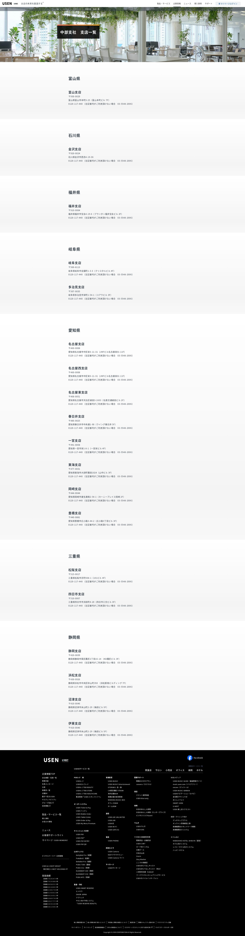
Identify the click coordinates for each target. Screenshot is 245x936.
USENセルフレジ (82, 784)
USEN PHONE (113, 841)
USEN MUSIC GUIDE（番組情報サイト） (188, 781)
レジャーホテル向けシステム (183, 847)
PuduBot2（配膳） (83, 858)
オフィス (180, 770)
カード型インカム (142, 847)
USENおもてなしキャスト (145, 865)
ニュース (187, 3)
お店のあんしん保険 (143, 809)
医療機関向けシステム (181, 830)
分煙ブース (140, 850)
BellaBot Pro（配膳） (84, 861)
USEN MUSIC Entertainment (119, 784)
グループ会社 (47, 803)
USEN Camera (113, 851)
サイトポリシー (76, 927)
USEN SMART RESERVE (85, 888)
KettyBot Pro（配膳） (84, 855)
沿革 (43, 787)
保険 (135, 805)
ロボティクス (79, 851)
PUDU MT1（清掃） (83, 877)
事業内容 (45, 781)
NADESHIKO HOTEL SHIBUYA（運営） (187, 841)
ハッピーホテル (178, 850)
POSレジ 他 (79, 777)
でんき (136, 823)
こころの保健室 (142, 862)
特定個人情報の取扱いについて (117, 922)
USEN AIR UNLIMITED (116, 817)
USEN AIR (111, 820)
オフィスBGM (113, 803)
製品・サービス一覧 (51, 814)
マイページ (55, 840)
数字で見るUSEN (48, 796)
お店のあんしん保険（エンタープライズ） (151, 812)
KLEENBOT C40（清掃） (85, 871)
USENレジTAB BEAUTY (84, 787)
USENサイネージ (114, 868)
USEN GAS (140, 829)
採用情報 (45, 806)
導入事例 (198, 3)
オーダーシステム (80, 804)
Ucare (138, 856)
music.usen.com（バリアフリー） (185, 784)
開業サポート (139, 777)
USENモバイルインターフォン (147, 878)
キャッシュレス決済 (81, 831)
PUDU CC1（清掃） (83, 868)
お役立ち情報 (47, 822)
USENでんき (140, 826)
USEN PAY (80, 834)
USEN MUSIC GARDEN (181, 790)
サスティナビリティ (49, 800)
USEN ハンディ (81, 811)
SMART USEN (178, 803)
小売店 (169, 770)
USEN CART (140, 843)
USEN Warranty (142, 798)
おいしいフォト (178, 800)
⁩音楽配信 (109, 777)
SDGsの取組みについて (114, 927)
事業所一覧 (46, 790)
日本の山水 (140, 853)
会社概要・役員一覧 (49, 778)
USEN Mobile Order (83, 814)
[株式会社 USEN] (59, 9)
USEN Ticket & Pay (83, 808)
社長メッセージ (48, 784)
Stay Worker (141, 859)
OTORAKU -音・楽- (115, 787)
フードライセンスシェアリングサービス (150, 875)
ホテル (200, 770)
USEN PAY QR (81, 844)
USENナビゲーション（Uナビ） (184, 793)
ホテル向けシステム (180, 844)
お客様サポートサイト (53, 835)
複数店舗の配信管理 (115, 797)
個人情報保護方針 (79, 922)
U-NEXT (176, 806)
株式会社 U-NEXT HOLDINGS (54, 869)
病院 (190, 770)
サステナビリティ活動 (164, 922)
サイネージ (110, 864)
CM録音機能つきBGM (116, 790)
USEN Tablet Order (83, 817)
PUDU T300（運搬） (83, 864)
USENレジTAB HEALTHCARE (86, 793)
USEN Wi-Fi (112, 826)
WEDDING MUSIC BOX (116, 800)
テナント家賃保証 (142, 795)
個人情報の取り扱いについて (96, 922)
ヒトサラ (79, 891)
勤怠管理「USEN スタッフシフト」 (89, 797)
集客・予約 (78, 884)
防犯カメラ (110, 848)
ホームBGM (112, 806)
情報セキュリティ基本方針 (146, 922)
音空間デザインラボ (180, 797)
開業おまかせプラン (143, 781)
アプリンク (80, 897)
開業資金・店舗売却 (143, 840)
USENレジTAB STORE (84, 790)
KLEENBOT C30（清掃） (85, 874)
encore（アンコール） (181, 787)
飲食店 (148, 770)
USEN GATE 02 (113, 830)
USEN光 (111, 823)
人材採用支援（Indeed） (145, 872)
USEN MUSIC (113, 781)
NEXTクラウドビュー (115, 855)
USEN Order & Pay (83, 820)
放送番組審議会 (100, 927)
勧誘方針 (133, 922)
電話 (107, 837)
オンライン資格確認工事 (182, 823)
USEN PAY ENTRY (82, 841)
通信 (107, 813)
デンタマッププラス (180, 820)
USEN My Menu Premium (85, 823)
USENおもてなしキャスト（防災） (149, 869)
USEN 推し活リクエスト (182, 809)
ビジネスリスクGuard (144, 815)
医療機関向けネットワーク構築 (184, 826)
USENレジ (80, 781)
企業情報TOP (48, 773)
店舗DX (44, 793)
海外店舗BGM (113, 793)
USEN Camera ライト (116, 858)
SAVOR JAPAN (81, 894)
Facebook (198, 757)
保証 (135, 791)
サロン (158, 770)
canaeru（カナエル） (144, 784)
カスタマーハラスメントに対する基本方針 (138, 927)
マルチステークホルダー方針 (164, 927)
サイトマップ (88, 927)
